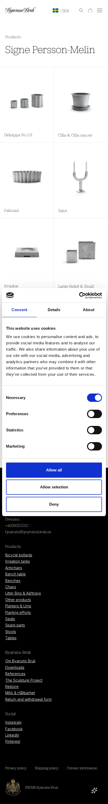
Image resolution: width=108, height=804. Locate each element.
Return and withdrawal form (28, 699)
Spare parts (15, 625)
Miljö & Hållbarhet (20, 693)
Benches (12, 581)
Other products (18, 600)
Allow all (54, 470)
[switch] (94, 414)
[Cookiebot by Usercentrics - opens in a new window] (79, 295)
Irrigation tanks (17, 561)
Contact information (82, 768)
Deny (54, 504)
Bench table (15, 574)
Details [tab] (54, 309)
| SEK (65, 10)
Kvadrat (11, 285)
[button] (78, 10)
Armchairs (13, 568)
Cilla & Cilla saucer (75, 135)
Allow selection (54, 487)
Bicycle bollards (18, 555)
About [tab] (88, 309)
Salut (62, 210)
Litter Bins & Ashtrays (23, 593)
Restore (12, 687)
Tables (11, 638)
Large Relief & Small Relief (76, 289)
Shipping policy (46, 768)
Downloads (14, 667)
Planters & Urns (18, 606)
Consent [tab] (19, 309)
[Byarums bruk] (20, 10)
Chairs (10, 587)
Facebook (14, 729)
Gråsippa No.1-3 (18, 134)
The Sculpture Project (23, 680)
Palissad (11, 210)
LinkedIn (12, 735)
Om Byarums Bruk (20, 661)
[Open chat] (94, 790)
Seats (10, 619)
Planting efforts (18, 613)
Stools (10, 632)
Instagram (13, 722)
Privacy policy (15, 768)
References (15, 674)
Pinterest (12, 741)
